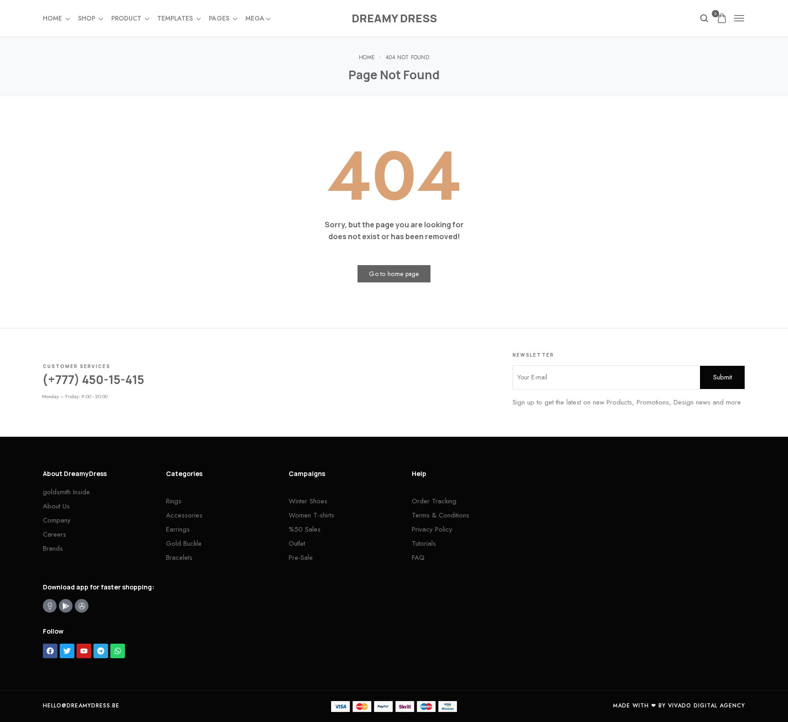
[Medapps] (50, 606)
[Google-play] (66, 606)
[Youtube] (84, 651)
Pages (219, 18)
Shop (86, 18)
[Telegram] (100, 651)
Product (126, 18)
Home (52, 18)
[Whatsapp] (117, 651)
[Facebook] (50, 651)
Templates (175, 18)
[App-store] (81, 606)
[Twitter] (67, 651)
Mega (254, 18)
